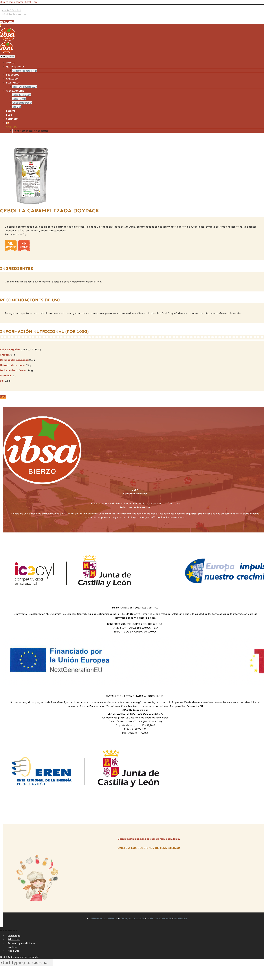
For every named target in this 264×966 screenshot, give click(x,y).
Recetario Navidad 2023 (24, 86)
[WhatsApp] (24, 18)
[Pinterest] (16, 18)
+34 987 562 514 (11, 10)
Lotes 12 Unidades (21, 94)
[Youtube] (20, 18)
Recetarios (13, 83)
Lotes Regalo (19, 98)
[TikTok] (27, 18)
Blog (9, 115)
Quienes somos (15, 66)
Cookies (12, 947)
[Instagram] (12, 18)
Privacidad (14, 939)
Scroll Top (31, 1)
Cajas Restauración (22, 102)
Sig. (3, 396)
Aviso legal (14, 935)
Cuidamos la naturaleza (24, 70)
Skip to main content (12, 1)
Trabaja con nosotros (134, 918)
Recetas (10, 111)
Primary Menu (7, 56)
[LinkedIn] (5, 18)
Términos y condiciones (21, 943)
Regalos (16, 106)
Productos (12, 75)
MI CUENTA (7, 21)
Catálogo (12, 79)
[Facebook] (2, 18)
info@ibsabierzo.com (14, 14)
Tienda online (15, 91)
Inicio (10, 62)
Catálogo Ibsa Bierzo (161, 918)
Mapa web (14, 950)
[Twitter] (8, 18)
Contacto (12, 119)
